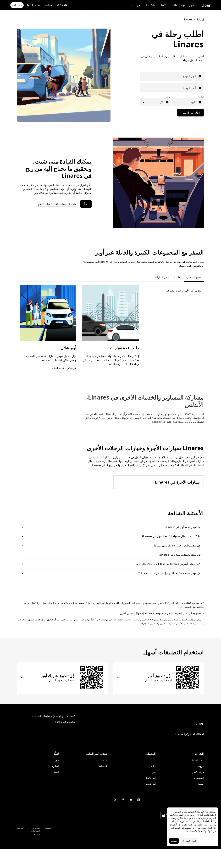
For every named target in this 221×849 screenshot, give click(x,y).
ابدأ (86, 204)
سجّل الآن (17, 5)
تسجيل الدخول (33, 5)
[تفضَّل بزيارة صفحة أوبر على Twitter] (115, 800)
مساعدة (48, 5)
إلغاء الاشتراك (189, 840)
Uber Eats (149, 5)
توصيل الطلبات (178, 5)
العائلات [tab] (177, 277)
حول (138, 5)
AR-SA (59, 5)
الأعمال (163, 5)
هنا (187, 831)
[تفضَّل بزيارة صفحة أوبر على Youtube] (131, 800)
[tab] (150, 277)
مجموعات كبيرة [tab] (193, 277)
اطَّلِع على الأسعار (190, 112)
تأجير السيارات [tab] (162, 277)
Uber (206, 5)
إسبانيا (200, 19)
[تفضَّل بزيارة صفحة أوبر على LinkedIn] (139, 800)
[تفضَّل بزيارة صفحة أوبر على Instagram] (123, 800)
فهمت (174, 840)
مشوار (192, 5)
